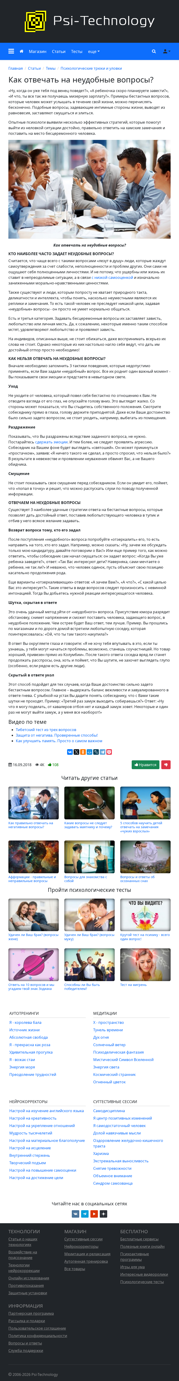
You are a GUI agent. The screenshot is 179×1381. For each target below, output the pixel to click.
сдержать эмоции (51, 442)
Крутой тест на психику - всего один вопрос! (145, 937)
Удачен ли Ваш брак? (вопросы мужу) (89, 937)
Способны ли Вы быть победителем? (82, 986)
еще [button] (92, 51)
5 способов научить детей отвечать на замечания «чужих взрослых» (141, 827)
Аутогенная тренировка (86, 1261)
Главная (15, 68)
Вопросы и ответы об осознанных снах (137, 879)
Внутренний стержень (29, 1155)
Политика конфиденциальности (37, 1335)
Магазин (37, 51)
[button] (11, 51)
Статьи (58, 51)
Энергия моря (22, 1067)
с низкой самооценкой (112, 277)
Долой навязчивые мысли (117, 1133)
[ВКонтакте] (70, 752)
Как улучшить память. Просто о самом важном (59, 740)
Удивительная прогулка (31, 1052)
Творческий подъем (27, 1162)
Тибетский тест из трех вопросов (46, 729)
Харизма (101, 1153)
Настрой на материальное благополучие (47, 1140)
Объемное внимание (112, 1175)
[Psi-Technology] (89, 21)
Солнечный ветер (109, 1044)
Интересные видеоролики (144, 1274)
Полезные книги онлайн (142, 1246)
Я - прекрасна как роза (29, 1044)
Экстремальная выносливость (121, 1160)
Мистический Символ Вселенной (123, 1059)
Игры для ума (132, 1266)
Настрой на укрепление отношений (42, 1125)
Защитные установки (27, 1292)
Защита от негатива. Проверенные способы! (57, 735)
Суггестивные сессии (83, 1239)
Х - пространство (108, 1022)
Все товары (74, 1268)
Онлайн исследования (28, 1278)
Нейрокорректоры (81, 1246)
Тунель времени (108, 1029)
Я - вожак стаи (22, 1059)
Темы (50, 68)
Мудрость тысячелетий (30, 1133)
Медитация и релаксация (87, 1253)
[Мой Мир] (89, 752)
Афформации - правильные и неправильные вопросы (32, 879)
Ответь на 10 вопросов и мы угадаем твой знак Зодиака (31, 986)
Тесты (77, 51)
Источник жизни (24, 1029)
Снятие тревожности (112, 1168)
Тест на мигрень (133, 984)
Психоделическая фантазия (118, 1052)
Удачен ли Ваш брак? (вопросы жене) (33, 937)
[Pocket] (109, 752)
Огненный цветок (109, 1081)
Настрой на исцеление (30, 1147)
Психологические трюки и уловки (91, 68)
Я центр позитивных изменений (122, 1118)
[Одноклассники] (83, 752)
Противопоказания (26, 1285)
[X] (76, 752)
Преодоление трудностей (32, 1074)
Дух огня (101, 1037)
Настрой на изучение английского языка (46, 1110)
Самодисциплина (109, 1110)
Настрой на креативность (33, 1118)
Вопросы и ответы (25, 1343)
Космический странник (114, 1074)
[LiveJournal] (96, 752)
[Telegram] (102, 752)
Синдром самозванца (113, 1183)
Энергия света (106, 1067)
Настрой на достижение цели (36, 1177)
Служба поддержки (25, 1350)
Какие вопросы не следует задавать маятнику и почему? (88, 825)
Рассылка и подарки (26, 1320)
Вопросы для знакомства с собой (85, 879)
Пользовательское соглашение (37, 1328)
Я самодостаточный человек (119, 1125)
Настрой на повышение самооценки (42, 1170)
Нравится (147, 764)
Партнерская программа (31, 1313)
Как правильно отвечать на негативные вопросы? (30, 825)
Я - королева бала (25, 1022)
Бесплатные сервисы (139, 1239)
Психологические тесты (142, 1281)
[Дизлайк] (166, 764)
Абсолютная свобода (28, 1037)
